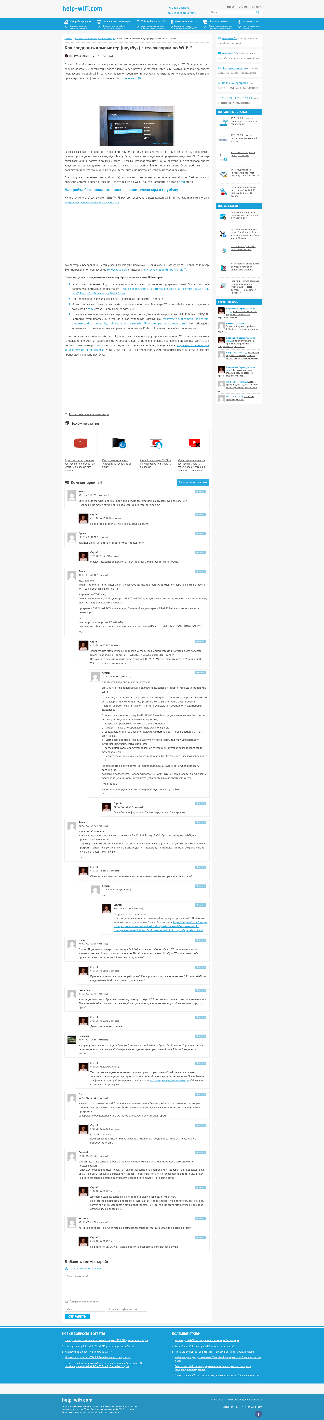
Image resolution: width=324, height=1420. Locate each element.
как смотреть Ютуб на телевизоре (169, 1080)
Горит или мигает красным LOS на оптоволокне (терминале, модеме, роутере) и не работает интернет (245, 287)
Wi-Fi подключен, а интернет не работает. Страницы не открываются (245, 172)
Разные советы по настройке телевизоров (95, 38)
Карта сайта (217, 1399)
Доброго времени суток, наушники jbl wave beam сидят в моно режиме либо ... (238, 386)
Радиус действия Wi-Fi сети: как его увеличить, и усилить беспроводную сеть (217, 1375)
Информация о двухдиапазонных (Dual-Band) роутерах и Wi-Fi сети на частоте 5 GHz (218, 1359)
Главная (230, 7)
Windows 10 (229, 53)
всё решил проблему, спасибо (240, 398)
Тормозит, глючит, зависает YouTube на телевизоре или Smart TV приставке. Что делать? (80, 465)
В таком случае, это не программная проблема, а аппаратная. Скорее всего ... (236, 344)
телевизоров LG (117, 270)
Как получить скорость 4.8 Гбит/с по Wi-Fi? (88, 1352)
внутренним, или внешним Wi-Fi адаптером (92, 202)
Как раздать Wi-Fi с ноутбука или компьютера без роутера (207, 1340)
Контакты (257, 7)
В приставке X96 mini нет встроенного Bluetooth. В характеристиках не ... (237, 314)
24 (98, 56)
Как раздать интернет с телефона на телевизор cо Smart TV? (116, 464)
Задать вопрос (180, 8)
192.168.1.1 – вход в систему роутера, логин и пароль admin (244, 121)
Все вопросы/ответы (184, 13)
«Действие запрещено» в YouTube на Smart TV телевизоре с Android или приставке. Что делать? (192, 465)
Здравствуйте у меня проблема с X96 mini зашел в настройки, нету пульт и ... (238, 329)
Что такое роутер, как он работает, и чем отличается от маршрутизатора (214, 1352)
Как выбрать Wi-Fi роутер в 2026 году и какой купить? (204, 1346)
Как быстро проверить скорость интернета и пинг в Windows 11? (245, 215)
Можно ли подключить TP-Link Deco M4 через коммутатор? (98, 1357)
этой (182, 182)
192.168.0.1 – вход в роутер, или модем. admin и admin (244, 138)
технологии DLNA (130, 78)
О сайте (243, 7)
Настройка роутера (234, 68)
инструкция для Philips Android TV (165, 270)
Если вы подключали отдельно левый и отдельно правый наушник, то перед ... (235, 373)
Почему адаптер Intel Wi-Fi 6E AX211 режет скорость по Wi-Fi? (99, 1346)
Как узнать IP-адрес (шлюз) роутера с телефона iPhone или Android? (245, 266)
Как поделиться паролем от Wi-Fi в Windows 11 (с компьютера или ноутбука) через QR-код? (245, 234)
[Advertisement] (137, 92)
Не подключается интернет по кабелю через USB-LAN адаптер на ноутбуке (106, 1340)
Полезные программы (236, 83)
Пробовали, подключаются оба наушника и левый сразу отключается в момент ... (238, 357)
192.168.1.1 (245, 98)
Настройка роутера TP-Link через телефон (243, 248)
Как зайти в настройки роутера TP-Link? (243, 154)
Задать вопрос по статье (193, 482)
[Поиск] (257, 12)
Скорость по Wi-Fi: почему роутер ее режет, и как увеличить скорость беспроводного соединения (213, 1368)
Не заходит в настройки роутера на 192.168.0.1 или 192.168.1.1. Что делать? (243, 192)
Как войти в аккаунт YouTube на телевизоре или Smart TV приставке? (155, 464)
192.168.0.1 (229, 98)
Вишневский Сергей (79, 56)
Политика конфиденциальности (245, 1399)
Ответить (200, 491)
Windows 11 (229, 38)
